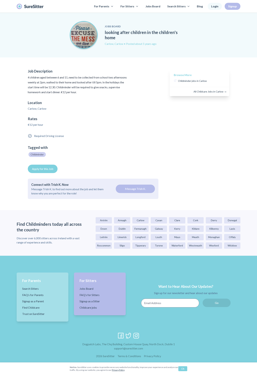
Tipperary (140, 245)
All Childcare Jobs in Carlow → (210, 91)
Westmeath (195, 245)
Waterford (177, 245)
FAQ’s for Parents (33, 295)
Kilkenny (214, 228)
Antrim (104, 220)
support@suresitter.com (128, 348)
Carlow (140, 220)
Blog (200, 6)
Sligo (122, 245)
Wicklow (232, 245)
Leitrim (104, 237)
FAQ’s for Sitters (89, 295)
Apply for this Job (42, 168)
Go (217, 302)
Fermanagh (140, 228)
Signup (232, 6)
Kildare (195, 228)
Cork (195, 220)
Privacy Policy (152, 356)
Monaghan (214, 237)
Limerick (122, 237)
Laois (232, 228)
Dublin (122, 228)
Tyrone (159, 245)
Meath (195, 237)
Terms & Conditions (129, 356)
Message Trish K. (135, 188)
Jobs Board (152, 6)
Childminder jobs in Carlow (192, 80)
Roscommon (103, 245)
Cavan (158, 220)
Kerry (177, 228)
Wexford (214, 245)
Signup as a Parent (33, 301)
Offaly (232, 237)
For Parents (101, 6)
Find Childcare (31, 307)
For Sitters (127, 6)
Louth (159, 237)
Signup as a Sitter (90, 301)
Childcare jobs (88, 307)
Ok (182, 368)
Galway (159, 228)
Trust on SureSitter (33, 313)
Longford (140, 237)
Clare (177, 220)
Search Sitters (176, 6)
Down (104, 228)
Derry (214, 220)
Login (214, 6)
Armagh (122, 220)
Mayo (177, 237)
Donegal (232, 220)
